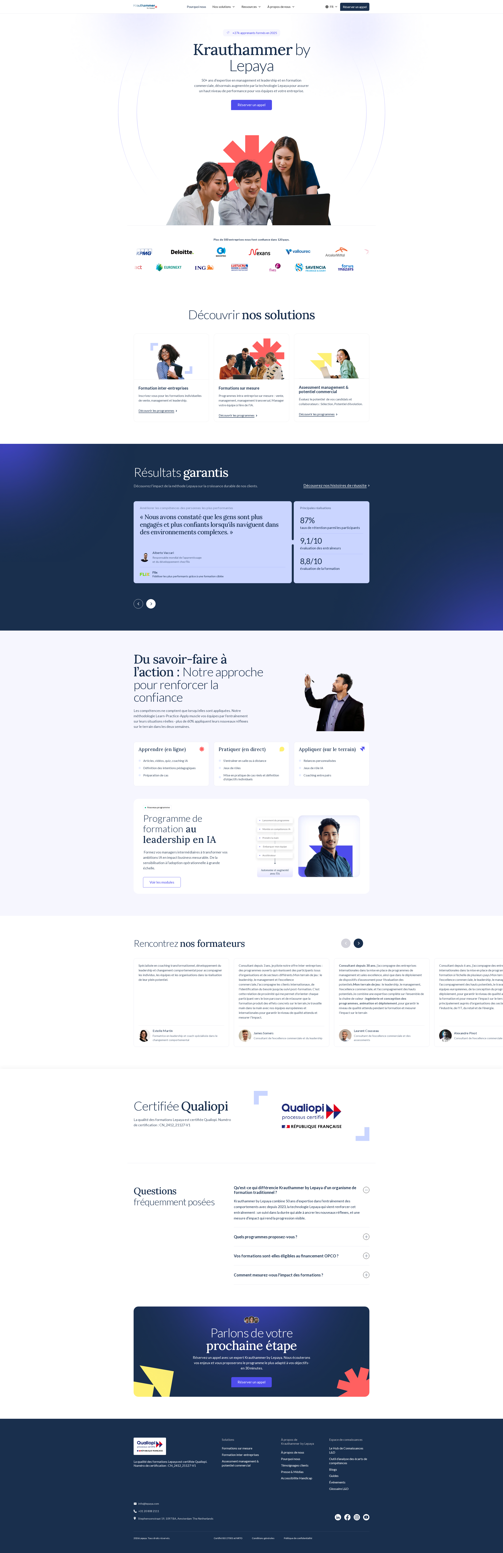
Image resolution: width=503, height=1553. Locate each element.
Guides (334, 1476)
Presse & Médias (292, 1472)
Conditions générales (263, 1538)
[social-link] (338, 1517)
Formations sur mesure (237, 1448)
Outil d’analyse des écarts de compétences (348, 1461)
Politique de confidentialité (298, 1538)
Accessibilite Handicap (296, 1478)
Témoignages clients (294, 1465)
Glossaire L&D (339, 1488)
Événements (337, 1482)
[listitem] (251, 542)
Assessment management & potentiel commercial (240, 1463)
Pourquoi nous (290, 1459)
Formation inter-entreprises (240, 1454)
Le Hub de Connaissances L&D (346, 1450)
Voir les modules (162, 882)
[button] (223, 7)
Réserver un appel (355, 7)
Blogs (333, 1469)
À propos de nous (292, 1452)
